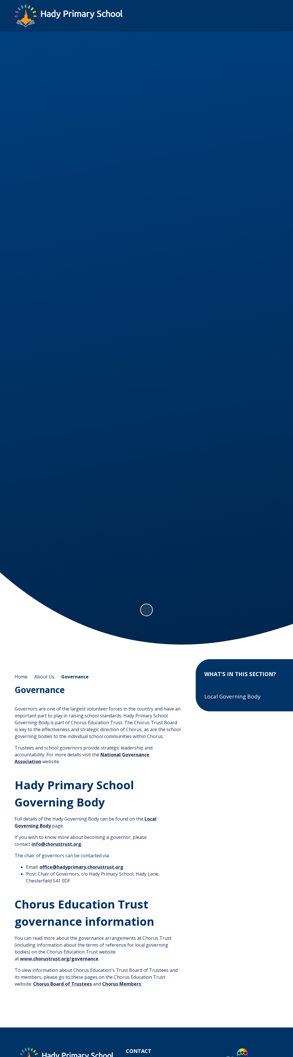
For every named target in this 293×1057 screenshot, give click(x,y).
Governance (75, 677)
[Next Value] (272, 322)
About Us (44, 677)
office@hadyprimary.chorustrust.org (81, 867)
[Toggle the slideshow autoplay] (146, 610)
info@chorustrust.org (56, 844)
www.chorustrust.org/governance (59, 959)
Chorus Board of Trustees (62, 984)
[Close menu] (271, 16)
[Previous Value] (21, 322)
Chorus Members (121, 984)
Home (21, 677)
